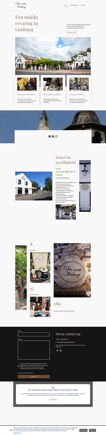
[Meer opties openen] (88, 5)
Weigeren (92, 430)
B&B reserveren (71, 32)
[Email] (56, 136)
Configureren (17, 433)
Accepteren (53, 399)
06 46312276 (64, 339)
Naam (20, 331)
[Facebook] (50, 136)
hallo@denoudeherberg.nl (67, 342)
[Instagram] (53, 136)
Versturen (34, 376)
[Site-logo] (21, 5)
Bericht (20, 339)
